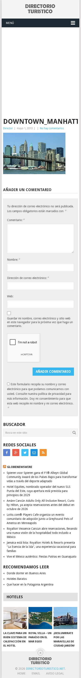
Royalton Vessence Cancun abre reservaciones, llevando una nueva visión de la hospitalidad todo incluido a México (42, 533)
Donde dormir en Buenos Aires (26, 573)
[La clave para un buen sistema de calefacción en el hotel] (15, 618)
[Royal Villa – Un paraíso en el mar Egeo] (40, 618)
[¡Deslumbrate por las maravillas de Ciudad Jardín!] (65, 618)
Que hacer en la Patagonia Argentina (30, 584)
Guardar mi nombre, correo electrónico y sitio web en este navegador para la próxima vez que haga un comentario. (40, 322)
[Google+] (15, 452)
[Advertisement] (40, 70)
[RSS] (43, 452)
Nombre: (13, 259)
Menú (10, 23)
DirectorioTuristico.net (45, 668)
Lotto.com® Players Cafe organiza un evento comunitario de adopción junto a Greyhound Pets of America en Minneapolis (40, 519)
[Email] (34, 452)
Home (21, 673)
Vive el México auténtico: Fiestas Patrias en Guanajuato (41, 556)
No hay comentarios (52, 128)
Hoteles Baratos (17, 578)
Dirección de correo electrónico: (28, 278)
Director (8, 128)
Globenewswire (19, 467)
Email (36, 673)
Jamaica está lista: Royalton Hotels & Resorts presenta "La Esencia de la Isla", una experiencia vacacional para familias (41, 547)
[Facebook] (6, 452)
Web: (10, 296)
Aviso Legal (55, 673)
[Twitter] (24, 452)
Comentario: (16, 220)
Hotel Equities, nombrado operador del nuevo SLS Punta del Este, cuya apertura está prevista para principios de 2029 (38, 491)
